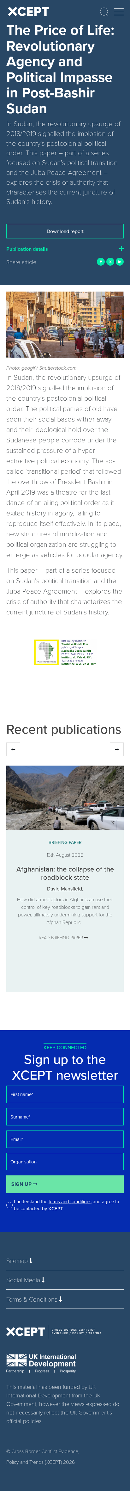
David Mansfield (64, 888)
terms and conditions (70, 1201)
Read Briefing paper (61, 937)
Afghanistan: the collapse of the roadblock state (65, 873)
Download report (65, 231)
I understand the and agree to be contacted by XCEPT (66, 1205)
